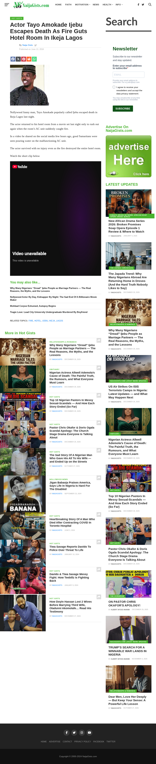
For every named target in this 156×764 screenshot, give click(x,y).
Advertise (54, 741)
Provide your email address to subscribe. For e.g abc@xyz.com (126, 81)
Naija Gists (27, 45)
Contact (67, 741)
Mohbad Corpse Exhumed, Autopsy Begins (33, 306)
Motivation (81, 4)
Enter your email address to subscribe (127, 67)
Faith (68, 4)
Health (107, 4)
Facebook (98, 741)
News (96, 4)
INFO (118, 4)
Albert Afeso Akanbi (120, 610)
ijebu (45, 321)
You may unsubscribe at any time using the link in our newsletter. (126, 99)
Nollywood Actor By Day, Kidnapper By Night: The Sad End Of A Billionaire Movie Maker (53, 298)
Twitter (110, 741)
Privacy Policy (82, 741)
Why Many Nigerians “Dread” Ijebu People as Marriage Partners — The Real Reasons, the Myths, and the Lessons (50, 289)
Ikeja (52, 321)
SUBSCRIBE (122, 108)
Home (58, 4)
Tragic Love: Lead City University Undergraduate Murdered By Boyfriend (48, 312)
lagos (59, 321)
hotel (37, 321)
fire (31, 321)
